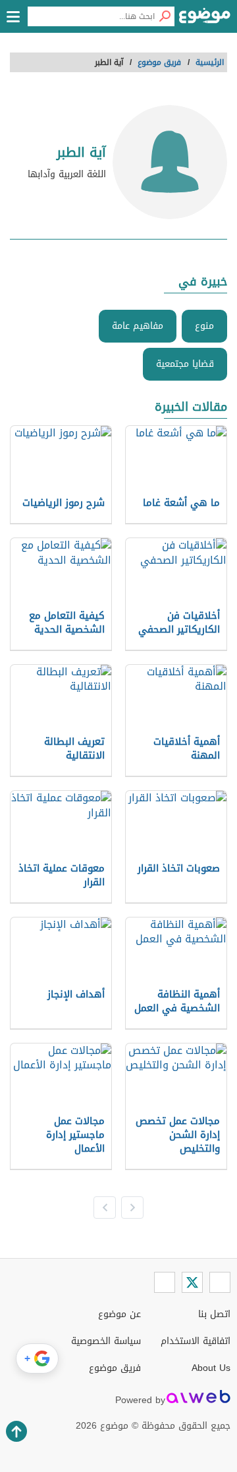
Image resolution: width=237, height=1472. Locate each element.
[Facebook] (219, 1282)
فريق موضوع (115, 1368)
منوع (204, 326)
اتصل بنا (214, 1314)
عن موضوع (119, 1314)
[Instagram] (164, 1282)
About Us (211, 1368)
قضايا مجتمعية (185, 364)
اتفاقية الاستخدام (195, 1341)
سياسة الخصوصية (106, 1341)
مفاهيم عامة (137, 326)
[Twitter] (192, 1282)
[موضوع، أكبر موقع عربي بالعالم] (204, 20)
